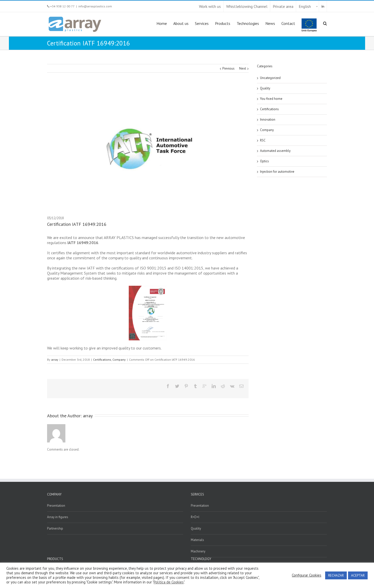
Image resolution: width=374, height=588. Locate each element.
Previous (228, 68)
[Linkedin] (323, 6)
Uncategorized (270, 78)
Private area (283, 6)
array (54, 359)
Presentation (56, 505)
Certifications (102, 359)
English (305, 6)
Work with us (210, 6)
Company (119, 359)
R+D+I (195, 517)
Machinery (198, 551)
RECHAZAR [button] (336, 575)
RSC (263, 140)
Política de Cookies (169, 582)
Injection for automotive (277, 171)
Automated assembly (275, 151)
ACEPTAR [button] (358, 575)
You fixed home (271, 99)
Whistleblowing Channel (246, 6)
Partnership (55, 528)
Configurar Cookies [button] (306, 575)
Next (242, 68)
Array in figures (57, 517)
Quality (265, 88)
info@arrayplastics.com (95, 6)
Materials (197, 540)
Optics (264, 161)
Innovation (267, 119)
